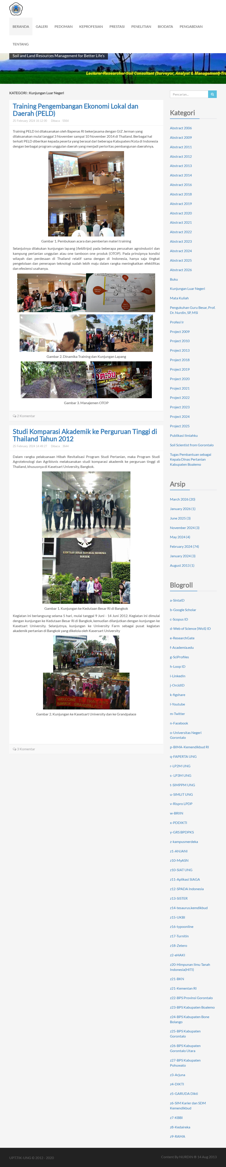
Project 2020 (180, 379)
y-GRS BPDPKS (182, 832)
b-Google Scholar (183, 610)
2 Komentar (25, 416)
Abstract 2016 (181, 184)
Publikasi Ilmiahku (184, 435)
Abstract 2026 (181, 270)
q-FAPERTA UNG (183, 756)
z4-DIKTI (177, 1084)
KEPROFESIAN (91, 26)
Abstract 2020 (181, 213)
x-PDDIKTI (178, 822)
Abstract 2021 (181, 222)
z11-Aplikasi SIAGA (185, 879)
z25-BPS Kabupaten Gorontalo (185, 1033)
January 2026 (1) (183, 509)
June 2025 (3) (180, 518)
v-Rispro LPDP (181, 803)
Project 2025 (180, 426)
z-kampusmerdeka (184, 841)
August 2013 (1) (182, 565)
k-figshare (177, 694)
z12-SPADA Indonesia (187, 889)
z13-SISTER (179, 898)
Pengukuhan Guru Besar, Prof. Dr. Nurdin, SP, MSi (192, 310)
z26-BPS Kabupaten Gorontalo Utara (185, 1048)
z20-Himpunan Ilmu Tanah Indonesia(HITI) (190, 967)
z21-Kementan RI (183, 988)
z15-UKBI (177, 917)
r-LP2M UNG (180, 766)
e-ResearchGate (182, 638)
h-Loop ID (177, 666)
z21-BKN (177, 979)
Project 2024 (180, 416)
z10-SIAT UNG (181, 870)
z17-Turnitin (179, 936)
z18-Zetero (178, 945)
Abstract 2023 (181, 241)
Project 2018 (180, 360)
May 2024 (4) (180, 537)
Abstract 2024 (181, 251)
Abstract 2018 (181, 194)
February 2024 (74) (184, 546)
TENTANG (21, 44)
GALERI (42, 26)
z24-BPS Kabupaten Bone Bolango (189, 1019)
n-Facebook (179, 723)
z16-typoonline (181, 926)
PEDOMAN (64, 26)
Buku (174, 279)
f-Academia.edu (182, 647)
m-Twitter (177, 713)
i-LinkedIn (177, 676)
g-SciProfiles (179, 657)
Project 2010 (180, 341)
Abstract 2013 (181, 165)
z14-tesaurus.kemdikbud (189, 908)
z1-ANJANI (179, 851)
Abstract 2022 (181, 232)
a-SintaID (177, 600)
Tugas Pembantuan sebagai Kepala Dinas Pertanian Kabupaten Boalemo (190, 459)
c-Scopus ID (179, 619)
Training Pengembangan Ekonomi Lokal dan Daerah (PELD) (75, 109)
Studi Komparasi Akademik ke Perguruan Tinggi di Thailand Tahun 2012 (85, 435)
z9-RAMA (177, 1136)
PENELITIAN (141, 26)
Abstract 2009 (181, 137)
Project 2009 (180, 331)
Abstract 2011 (181, 147)
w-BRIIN (176, 813)
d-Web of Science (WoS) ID (190, 628)
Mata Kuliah (179, 298)
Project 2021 (180, 388)
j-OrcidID (177, 685)
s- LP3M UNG (180, 775)
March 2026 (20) (182, 499)
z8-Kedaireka (180, 1127)
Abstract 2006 (181, 128)
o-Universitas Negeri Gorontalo (186, 735)
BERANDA (21, 26)
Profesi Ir (177, 322)
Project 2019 (180, 369)
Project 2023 (180, 407)
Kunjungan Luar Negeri (187, 288)
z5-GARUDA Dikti (184, 1093)
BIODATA (165, 26)
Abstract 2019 (181, 203)
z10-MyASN (179, 860)
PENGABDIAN (191, 26)
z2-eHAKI (177, 955)
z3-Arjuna (177, 1075)
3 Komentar (25, 749)
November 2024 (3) (185, 527)
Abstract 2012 (181, 156)
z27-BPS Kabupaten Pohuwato (185, 1062)
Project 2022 (180, 397)
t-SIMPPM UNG (182, 785)
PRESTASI (117, 26)
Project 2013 (180, 350)
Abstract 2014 (181, 175)
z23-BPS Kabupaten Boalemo (192, 1007)
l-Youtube (177, 704)
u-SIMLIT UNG (181, 794)
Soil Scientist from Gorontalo (192, 445)
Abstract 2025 (181, 260)
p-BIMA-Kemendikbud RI (189, 747)
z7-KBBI (176, 1117)
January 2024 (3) (183, 556)
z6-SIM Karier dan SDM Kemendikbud (188, 1105)
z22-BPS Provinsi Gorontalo (191, 998)
